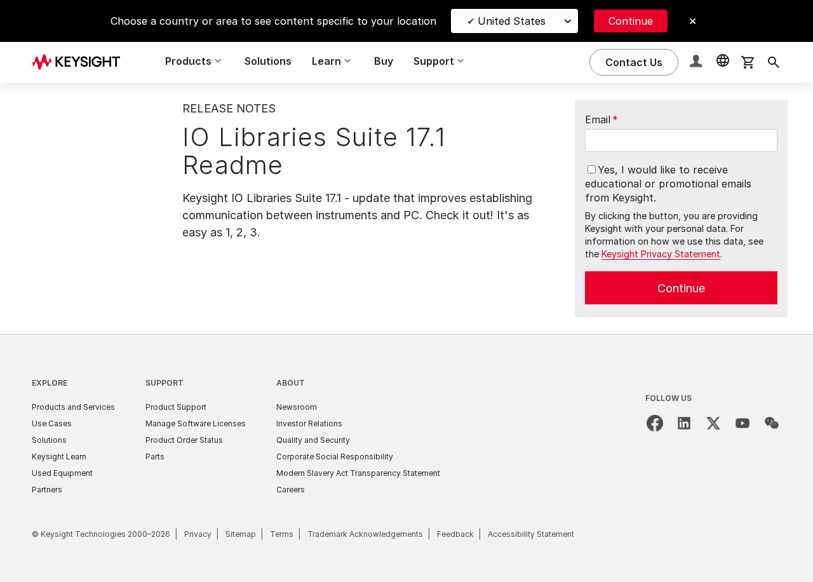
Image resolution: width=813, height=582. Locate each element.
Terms (281, 534)
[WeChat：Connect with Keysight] (771, 423)
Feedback (455, 534)
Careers (290, 489)
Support (164, 383)
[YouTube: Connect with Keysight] (742, 423)
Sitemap (240, 534)
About (290, 383)
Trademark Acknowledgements (365, 534)
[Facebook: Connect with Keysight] (654, 423)
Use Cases (52, 423)
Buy (383, 61)
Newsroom (296, 407)
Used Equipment (62, 473)
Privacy (198, 534)
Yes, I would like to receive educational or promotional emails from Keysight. (668, 184)
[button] (697, 62)
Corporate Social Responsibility (334, 456)
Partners (47, 489)
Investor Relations (309, 423)
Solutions (268, 61)
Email (601, 119)
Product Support (175, 407)
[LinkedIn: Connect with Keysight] (684, 423)
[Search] (773, 62)
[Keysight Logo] (81, 62)
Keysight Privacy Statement (660, 253)
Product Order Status (184, 440)
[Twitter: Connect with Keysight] (713, 423)
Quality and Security (313, 440)
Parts (155, 456)
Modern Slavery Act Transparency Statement (358, 473)
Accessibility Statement (531, 534)
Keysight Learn (59, 456)
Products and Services (73, 407)
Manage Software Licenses (195, 423)
